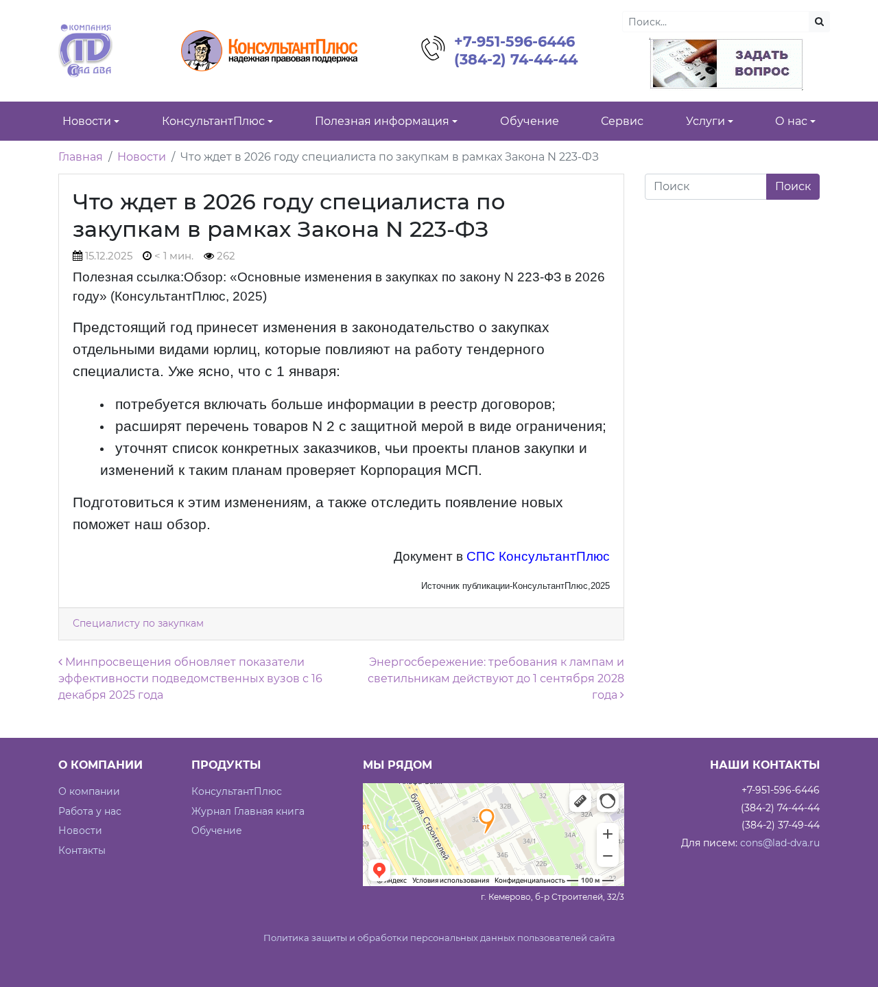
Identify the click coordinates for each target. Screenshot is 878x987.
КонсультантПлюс (236, 791)
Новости (141, 156)
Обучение (216, 830)
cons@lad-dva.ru (780, 843)
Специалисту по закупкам (138, 623)
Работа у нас (89, 811)
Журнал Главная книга (248, 811)
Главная (80, 156)
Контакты (82, 850)
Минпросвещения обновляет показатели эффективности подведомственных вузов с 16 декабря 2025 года (190, 678)
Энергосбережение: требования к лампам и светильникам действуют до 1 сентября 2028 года (496, 678)
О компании (89, 791)
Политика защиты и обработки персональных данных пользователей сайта (439, 938)
